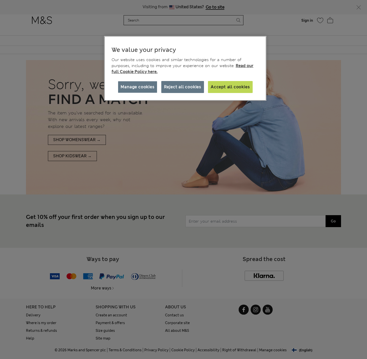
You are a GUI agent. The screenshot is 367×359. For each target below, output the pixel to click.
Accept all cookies (230, 87)
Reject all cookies (182, 87)
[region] (185, 68)
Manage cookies (137, 87)
